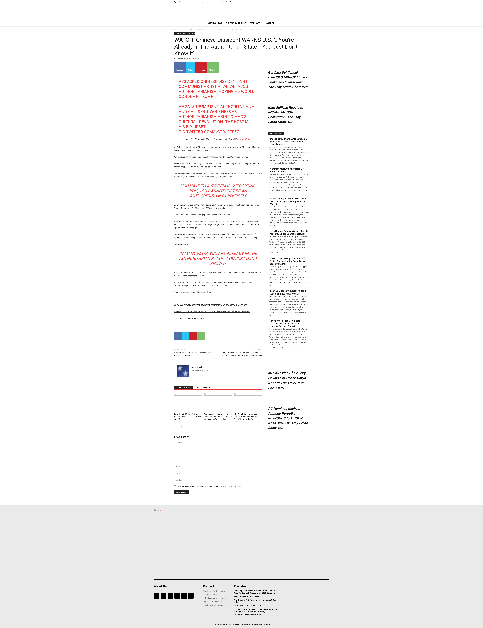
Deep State (191, 33)
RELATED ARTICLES (184, 388)
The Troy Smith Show (204, 2)
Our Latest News (276, 133)
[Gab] (163, 596)
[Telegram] (184, 596)
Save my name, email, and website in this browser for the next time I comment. (209, 486)
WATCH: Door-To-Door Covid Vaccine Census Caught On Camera (193, 354)
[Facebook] (178, 336)
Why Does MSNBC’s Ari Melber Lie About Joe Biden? (286, 170)
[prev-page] (175, 426)
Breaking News (189, 2)
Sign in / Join (178, 2)
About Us (229, 2)
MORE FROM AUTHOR (203, 388)
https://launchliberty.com (200, 371)
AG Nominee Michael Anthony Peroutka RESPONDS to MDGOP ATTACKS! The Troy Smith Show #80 (288, 418)
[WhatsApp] (201, 336)
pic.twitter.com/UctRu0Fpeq (209, 131)
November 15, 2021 (243, 139)
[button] (306, 23)
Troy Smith (181, 58)
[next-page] (180, 426)
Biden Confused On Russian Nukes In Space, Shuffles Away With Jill (288, 292)
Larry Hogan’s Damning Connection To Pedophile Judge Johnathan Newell (288, 232)
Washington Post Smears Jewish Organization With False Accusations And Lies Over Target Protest (218, 416)
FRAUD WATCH (219, 2)
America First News (188, 30)
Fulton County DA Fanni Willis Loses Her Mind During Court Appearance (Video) (187, 416)
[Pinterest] (193, 336)
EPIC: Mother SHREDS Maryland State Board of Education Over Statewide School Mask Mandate (242, 354)
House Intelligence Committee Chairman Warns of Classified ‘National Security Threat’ (284, 323)
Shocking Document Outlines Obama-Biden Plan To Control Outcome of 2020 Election (288, 142)
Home (176, 30)
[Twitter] (185, 336)
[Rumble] (177, 596)
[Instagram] (170, 596)
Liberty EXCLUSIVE (241, 596)
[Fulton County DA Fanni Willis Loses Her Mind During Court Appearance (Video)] (188, 402)
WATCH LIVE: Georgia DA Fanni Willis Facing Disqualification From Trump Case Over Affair (288, 261)
